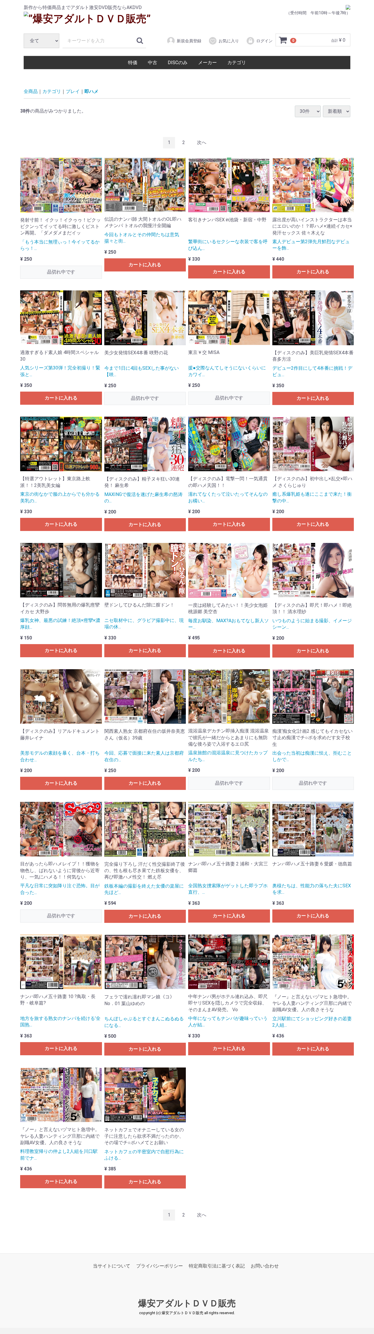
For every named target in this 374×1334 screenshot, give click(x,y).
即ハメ (91, 91)
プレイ (73, 91)
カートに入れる (145, 264)
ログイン (264, 40)
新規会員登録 (189, 40)
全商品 (31, 91)
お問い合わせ (265, 1266)
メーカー (207, 62)
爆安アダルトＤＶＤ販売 (187, 1303)
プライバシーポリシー (159, 1266)
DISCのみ (178, 62)
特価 (132, 62)
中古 (152, 62)
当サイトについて (111, 1266)
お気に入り (229, 40)
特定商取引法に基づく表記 (217, 1266)
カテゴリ (236, 62)
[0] (283, 40)
